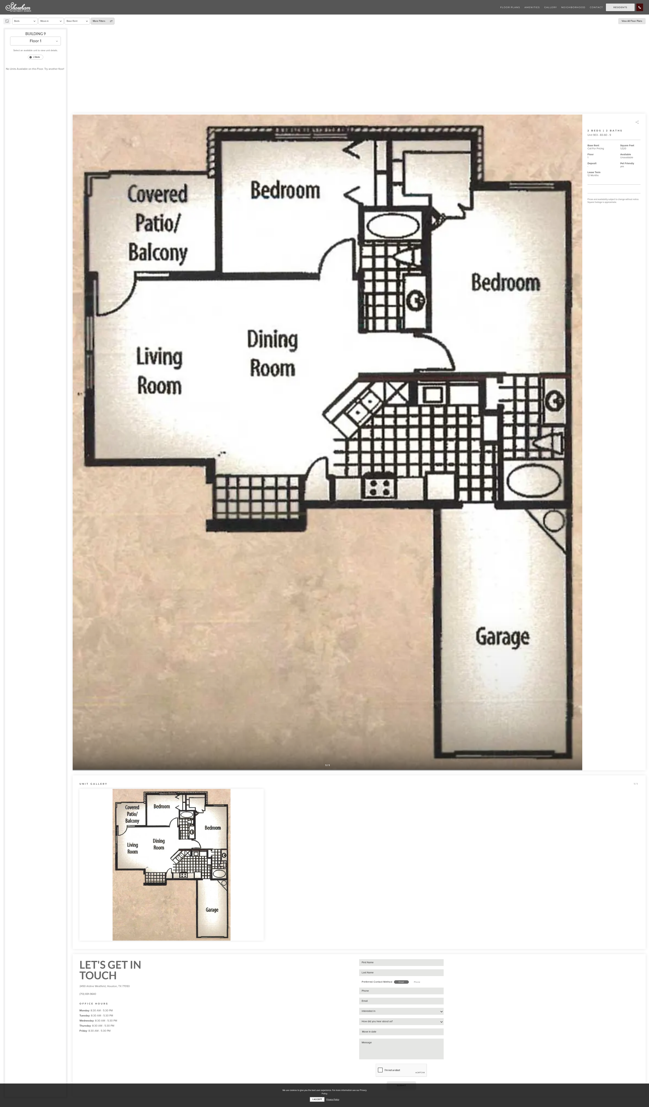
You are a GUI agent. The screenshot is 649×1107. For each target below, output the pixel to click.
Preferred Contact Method (377, 981)
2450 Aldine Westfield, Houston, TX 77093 (104, 986)
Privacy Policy (332, 1099)
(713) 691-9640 (87, 994)
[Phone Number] (639, 7)
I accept (317, 1099)
